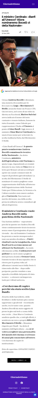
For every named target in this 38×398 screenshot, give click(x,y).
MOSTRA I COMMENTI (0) (19, 360)
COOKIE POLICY (25, 388)
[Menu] (33, 4)
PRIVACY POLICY (13, 388)
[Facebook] (22, 383)
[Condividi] (20, 32)
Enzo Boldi (5, 31)
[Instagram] (16, 383)
